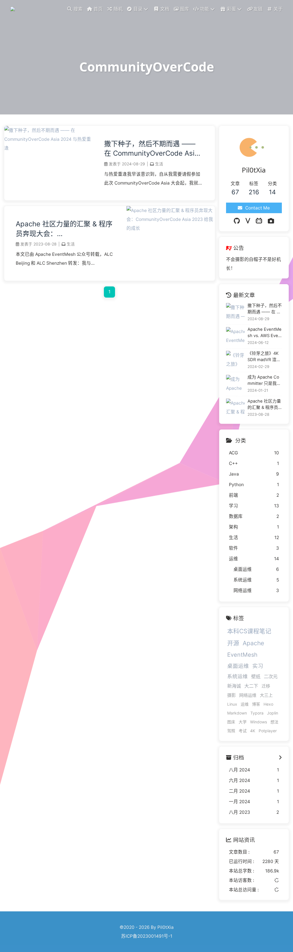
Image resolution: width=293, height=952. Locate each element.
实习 (257, 666)
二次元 (271, 676)
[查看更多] (280, 757)
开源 (233, 643)
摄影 (231, 695)
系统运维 (237, 676)
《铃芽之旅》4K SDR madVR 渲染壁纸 (264, 357)
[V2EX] (248, 221)
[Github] (237, 221)
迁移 (266, 686)
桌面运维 (238, 666)
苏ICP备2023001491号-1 (146, 936)
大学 (243, 721)
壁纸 (255, 676)
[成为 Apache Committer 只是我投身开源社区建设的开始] (235, 384)
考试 (243, 730)
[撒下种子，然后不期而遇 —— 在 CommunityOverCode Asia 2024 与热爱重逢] (48, 148)
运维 (245, 704)
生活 (159, 163)
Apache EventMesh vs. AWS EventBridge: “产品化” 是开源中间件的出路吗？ (265, 333)
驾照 (231, 730)
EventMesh (242, 654)
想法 (274, 721)
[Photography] (271, 221)
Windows (258, 721)
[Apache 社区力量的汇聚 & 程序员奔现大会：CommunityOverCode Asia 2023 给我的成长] (170, 228)
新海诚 (234, 686)
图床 (231, 721)
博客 (256, 704)
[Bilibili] (259, 221)
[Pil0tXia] (13, 8)
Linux (232, 704)
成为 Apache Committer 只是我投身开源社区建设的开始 (265, 381)
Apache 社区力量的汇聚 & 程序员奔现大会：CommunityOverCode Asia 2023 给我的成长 (64, 229)
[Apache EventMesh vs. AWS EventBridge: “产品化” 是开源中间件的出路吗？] (235, 336)
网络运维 (247, 695)
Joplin (272, 712)
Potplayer (268, 730)
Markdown (237, 712)
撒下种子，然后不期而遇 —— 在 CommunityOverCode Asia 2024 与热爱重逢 (151, 149)
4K (252, 730)
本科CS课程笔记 (249, 631)
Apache (253, 643)
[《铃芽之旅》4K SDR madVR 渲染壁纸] (235, 360)
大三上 (266, 695)
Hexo (268, 704)
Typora (257, 712)
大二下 (251, 686)
